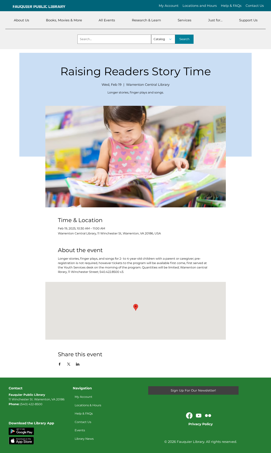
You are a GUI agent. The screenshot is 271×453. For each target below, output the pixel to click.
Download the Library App (31, 423)
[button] (21, 20)
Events (80, 430)
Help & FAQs (84, 413)
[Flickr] (208, 415)
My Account (83, 397)
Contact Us (83, 422)
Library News (84, 438)
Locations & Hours (88, 405)
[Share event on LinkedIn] (77, 364)
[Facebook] (189, 415)
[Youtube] (198, 415)
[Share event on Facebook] (59, 364)
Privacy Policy (200, 424)
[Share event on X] (68, 364)
